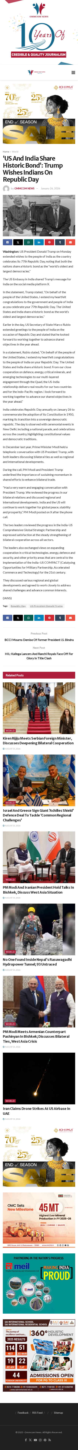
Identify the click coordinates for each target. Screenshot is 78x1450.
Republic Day (18, 606)
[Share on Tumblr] (60, 242)
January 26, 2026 (50, 188)
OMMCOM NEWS (24, 188)
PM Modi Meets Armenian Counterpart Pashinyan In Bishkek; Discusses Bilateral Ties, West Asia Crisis (36, 1036)
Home (6, 151)
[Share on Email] (70, 242)
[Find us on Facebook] (26, 1440)
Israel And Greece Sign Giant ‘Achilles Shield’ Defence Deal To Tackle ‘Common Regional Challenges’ (38, 815)
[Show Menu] (73, 72)
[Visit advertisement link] (39, 32)
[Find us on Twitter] (30, 1440)
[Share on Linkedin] (39, 242)
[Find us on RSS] (49, 1440)
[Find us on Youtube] (35, 1440)
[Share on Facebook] (7, 242)
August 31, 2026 (12, 749)
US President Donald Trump (46, 606)
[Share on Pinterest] (49, 242)
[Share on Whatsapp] (28, 242)
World (15, 151)
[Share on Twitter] (18, 242)
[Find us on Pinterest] (45, 1440)
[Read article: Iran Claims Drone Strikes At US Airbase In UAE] (39, 1078)
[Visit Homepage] (36, 72)
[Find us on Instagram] (40, 1440)
